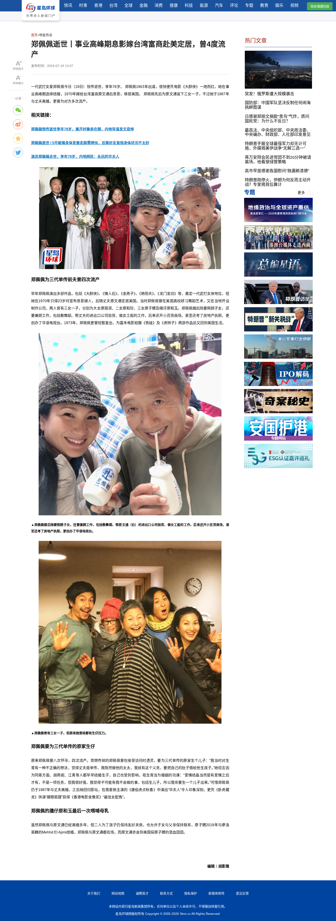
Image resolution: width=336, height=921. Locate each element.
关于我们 (93, 893)
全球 (128, 5)
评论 (234, 5)
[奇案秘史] (278, 412)
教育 (264, 5)
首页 (34, 35)
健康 (174, 5)
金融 (143, 5)
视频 (294, 5)
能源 (204, 5)
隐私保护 (190, 893)
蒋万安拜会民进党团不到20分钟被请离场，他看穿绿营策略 (278, 159)
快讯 (68, 5)
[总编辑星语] (278, 275)
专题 (249, 5)
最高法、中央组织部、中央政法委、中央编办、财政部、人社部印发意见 (278, 132)
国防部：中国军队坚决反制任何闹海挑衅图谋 (278, 105)
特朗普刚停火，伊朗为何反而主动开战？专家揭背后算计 (278, 182)
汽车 (219, 5)
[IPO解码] (278, 385)
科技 (189, 5)
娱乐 (279, 5)
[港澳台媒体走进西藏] (278, 248)
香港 (98, 5)
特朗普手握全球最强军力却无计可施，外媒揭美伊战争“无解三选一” (276, 146)
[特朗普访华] (278, 303)
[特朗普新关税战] (278, 330)
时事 (83, 5)
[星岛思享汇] (278, 221)
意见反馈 (242, 893)
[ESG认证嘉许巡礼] (278, 467)
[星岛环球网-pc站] (40, 22)
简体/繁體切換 (319, 6)
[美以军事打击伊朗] (278, 357)
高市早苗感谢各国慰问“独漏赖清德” (277, 171)
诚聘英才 (142, 893)
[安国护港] (278, 439)
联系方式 (166, 893)
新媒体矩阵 (216, 893)
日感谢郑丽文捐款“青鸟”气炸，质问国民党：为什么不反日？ (277, 118)
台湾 (113, 5)
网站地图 (118, 893)
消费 (159, 5)
